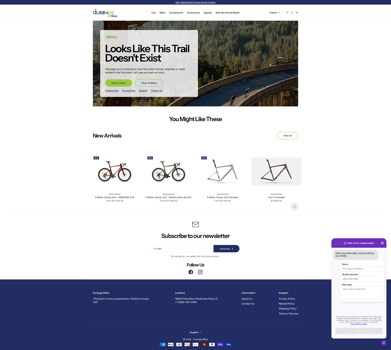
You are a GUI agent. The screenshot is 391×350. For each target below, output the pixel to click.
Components (176, 12)
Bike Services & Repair (228, 12)
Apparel (207, 12)
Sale (153, 12)
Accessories (193, 12)
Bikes (162, 12)
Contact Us (157, 90)
